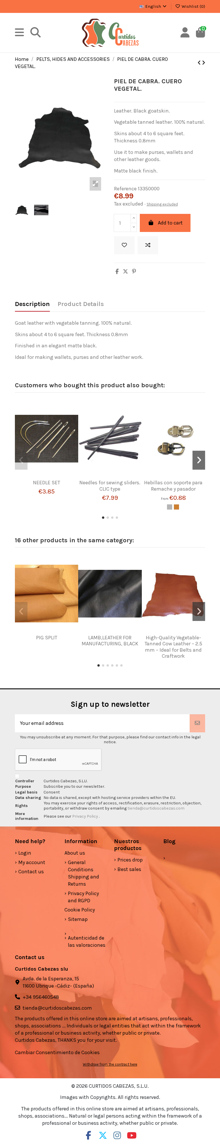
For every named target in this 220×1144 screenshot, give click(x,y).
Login (24, 853)
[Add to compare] (148, 245)
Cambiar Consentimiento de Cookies (57, 1052)
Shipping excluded (162, 204)
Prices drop (130, 860)
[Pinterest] (134, 271)
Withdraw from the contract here (110, 1064)
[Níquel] (169, 507)
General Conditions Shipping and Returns (83, 873)
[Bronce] (176, 507)
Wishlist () (192, 6)
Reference (125, 188)
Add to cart (170, 223)
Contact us (31, 871)
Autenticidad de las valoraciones (86, 941)
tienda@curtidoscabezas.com (155, 808)
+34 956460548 (41, 997)
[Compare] (49, 472)
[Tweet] (125, 271)
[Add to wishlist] (124, 245)
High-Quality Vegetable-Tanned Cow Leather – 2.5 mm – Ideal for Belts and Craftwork (173, 646)
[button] (103, 517)
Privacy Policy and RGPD (83, 897)
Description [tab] (32, 304)
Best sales (129, 869)
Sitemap (78, 919)
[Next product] (203, 63)
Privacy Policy (85, 816)
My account (31, 862)
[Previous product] (200, 63)
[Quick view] (46, 482)
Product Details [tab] (81, 304)
